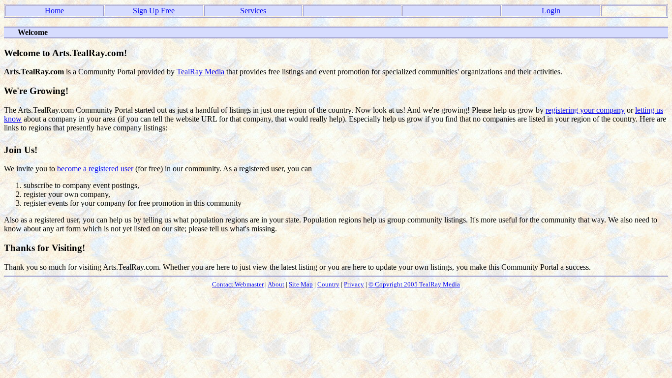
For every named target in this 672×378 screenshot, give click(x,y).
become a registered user (95, 168)
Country (328, 284)
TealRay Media (200, 71)
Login (551, 10)
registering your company (585, 110)
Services (253, 10)
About (276, 284)
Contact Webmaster (238, 284)
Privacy (354, 284)
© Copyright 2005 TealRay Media (414, 284)
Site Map (301, 284)
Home (54, 10)
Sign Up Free (154, 10)
